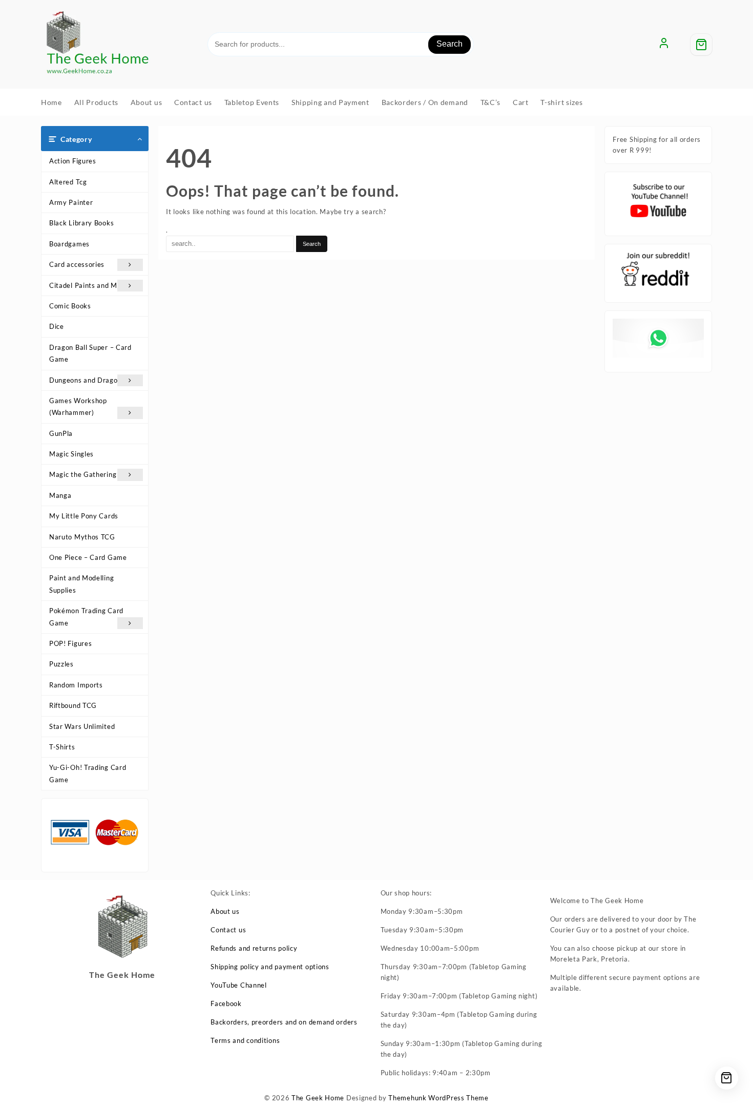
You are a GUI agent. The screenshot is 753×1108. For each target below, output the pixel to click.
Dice (56, 326)
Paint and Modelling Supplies (81, 584)
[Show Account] (664, 44)
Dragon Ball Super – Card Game (90, 353)
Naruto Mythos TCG (82, 537)
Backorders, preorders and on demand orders (284, 1022)
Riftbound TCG (73, 705)
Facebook (226, 1003)
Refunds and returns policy (254, 948)
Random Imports (76, 685)
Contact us (228, 930)
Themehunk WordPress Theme (438, 1098)
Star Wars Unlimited (82, 726)
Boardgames (69, 244)
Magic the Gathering (82, 474)
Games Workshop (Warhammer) (78, 406)
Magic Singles (71, 454)
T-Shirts (62, 747)
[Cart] (701, 44)
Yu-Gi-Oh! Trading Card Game (87, 773)
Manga (60, 495)
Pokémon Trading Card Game (86, 616)
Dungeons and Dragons (87, 380)
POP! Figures (70, 643)
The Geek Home (317, 1098)
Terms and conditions (245, 1040)
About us (225, 911)
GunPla (61, 433)
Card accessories (76, 264)
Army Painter (71, 202)
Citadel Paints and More (88, 285)
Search (449, 43)
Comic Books (70, 306)
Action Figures (72, 161)
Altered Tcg (68, 182)
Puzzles (61, 664)
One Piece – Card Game (88, 557)
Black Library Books (81, 223)
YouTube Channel (239, 985)
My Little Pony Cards (83, 516)
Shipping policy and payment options (270, 967)
